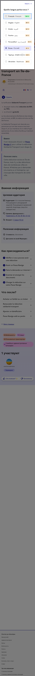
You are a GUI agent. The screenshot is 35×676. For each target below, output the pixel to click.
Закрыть (27, 4)
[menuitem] (17, 16)
